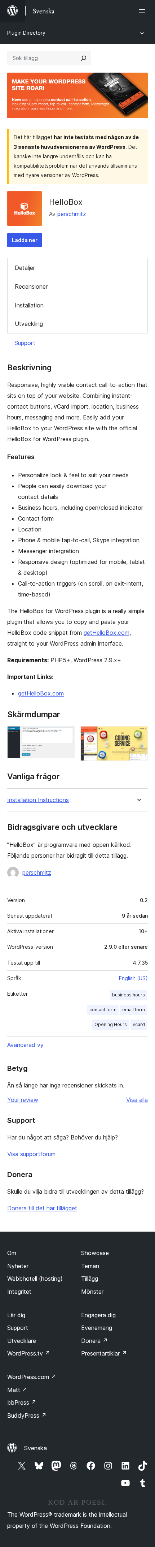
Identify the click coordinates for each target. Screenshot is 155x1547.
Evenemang (96, 1327)
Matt (17, 1389)
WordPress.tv (28, 1353)
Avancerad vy (25, 1044)
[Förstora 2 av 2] (138, 736)
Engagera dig (98, 1315)
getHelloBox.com (106, 632)
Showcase (95, 1253)
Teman (90, 1266)
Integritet (19, 1291)
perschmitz (71, 213)
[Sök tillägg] (83, 58)
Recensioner (31, 286)
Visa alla (137, 1099)
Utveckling (29, 323)
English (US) (133, 978)
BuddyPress (26, 1415)
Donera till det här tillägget (42, 1208)
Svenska (35, 1448)
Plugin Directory (26, 33)
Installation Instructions (38, 800)
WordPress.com (31, 1376)
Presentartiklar (104, 1353)
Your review (22, 1099)
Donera (94, 1340)
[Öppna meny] (143, 11)
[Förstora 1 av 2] (64, 736)
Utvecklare (21, 1340)
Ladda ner (24, 240)
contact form (102, 1009)
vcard (139, 1024)
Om (11, 1253)
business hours (128, 994)
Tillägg (89, 1278)
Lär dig (16, 1315)
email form (133, 1009)
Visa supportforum (31, 1154)
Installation (29, 305)
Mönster (92, 1291)
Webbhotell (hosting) (35, 1278)
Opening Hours (110, 1024)
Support (24, 342)
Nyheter (17, 1266)
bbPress (21, 1402)
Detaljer (25, 267)
